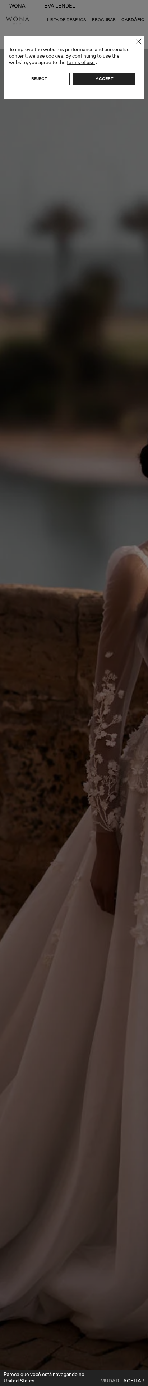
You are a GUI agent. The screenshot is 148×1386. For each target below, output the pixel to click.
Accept (104, 79)
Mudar (109, 1381)
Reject (39, 79)
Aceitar (133, 1381)
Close (138, 41)
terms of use (81, 62)
